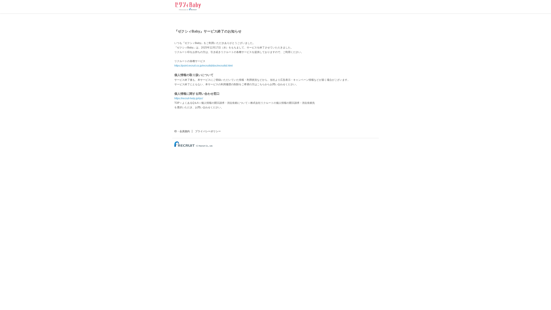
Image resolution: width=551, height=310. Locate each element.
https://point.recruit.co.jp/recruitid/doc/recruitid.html (203, 65)
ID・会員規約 (182, 131)
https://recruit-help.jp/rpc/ (188, 98)
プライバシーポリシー (208, 131)
